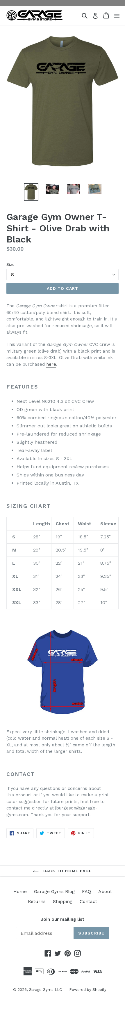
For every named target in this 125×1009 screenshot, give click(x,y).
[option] (31, 192)
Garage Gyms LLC (45, 989)
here (51, 364)
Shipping (62, 901)
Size (10, 264)
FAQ (86, 891)
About (105, 891)
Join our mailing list (62, 919)
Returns (37, 901)
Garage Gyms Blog (54, 891)
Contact (88, 901)
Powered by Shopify (87, 989)
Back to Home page (67, 870)
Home (20, 891)
